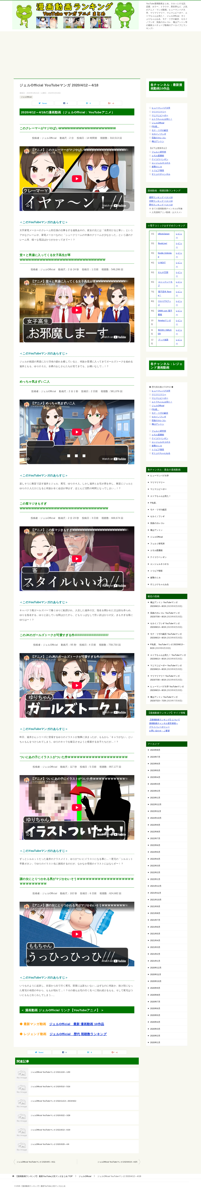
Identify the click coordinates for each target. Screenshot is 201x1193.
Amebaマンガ (164, 320)
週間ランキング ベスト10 (161, 197)
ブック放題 (163, 340)
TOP (44, 1176)
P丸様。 (155, 126)
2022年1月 (155, 879)
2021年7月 (155, 920)
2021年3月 (155, 947)
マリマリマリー (159, 112)
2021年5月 (155, 933)
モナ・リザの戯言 (160, 130)
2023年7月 (155, 757)
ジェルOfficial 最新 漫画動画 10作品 (76, 1024)
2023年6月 (155, 763)
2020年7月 (155, 1001)
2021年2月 (155, 954)
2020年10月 (155, 981)
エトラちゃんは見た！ (162, 119)
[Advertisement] (100, 53)
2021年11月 (155, 893)
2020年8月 (155, 995)
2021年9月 (155, 906)
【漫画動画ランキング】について (164, 719)
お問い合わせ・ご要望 (159, 730)
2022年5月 (155, 852)
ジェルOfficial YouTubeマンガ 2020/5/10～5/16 (50, 1087)
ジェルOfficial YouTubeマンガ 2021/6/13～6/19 (50, 1130)
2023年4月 (155, 777)
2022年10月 (155, 818)
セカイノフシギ (159, 134)
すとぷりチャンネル (161, 174)
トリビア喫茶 (158, 170)
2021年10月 (155, 899)
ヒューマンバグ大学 (161, 108)
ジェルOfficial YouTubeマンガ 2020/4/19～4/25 (117, 1162)
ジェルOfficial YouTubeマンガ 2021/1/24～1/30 (50, 1072)
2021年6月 (155, 927)
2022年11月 (155, 811)
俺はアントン (158, 141)
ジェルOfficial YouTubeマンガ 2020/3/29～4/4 (50, 1144)
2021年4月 (155, 940)
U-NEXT (162, 262)
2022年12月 (155, 804)
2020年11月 (155, 974)
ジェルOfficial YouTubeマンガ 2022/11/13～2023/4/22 (53, 1101)
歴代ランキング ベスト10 (161, 205)
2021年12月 (155, 886)
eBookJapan (164, 234)
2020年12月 (155, 967)
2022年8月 (155, 831)
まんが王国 (163, 272)
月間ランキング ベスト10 (161, 201)
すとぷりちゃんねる (161, 453)
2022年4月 (155, 859)
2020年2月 (155, 1035)
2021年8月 (155, 913)
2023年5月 (155, 770)
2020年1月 (155, 1042)
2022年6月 (155, 845)
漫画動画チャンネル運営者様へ (163, 723)
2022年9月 (155, 825)
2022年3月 (155, 865)
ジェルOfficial (26, 97)
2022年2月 (155, 872)
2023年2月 (155, 791)
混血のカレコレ (159, 137)
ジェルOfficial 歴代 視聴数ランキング (78, 1034)
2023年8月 (155, 750)
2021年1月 (155, 961)
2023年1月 (155, 797)
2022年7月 (155, 838)
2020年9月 (155, 988)
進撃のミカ (157, 166)
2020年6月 (155, 1008)
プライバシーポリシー (159, 727)
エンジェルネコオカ (161, 163)
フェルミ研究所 (159, 152)
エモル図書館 (158, 155)
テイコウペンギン (160, 159)
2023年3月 (155, 784)
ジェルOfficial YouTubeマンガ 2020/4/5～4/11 (36, 1162)
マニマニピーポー (160, 115)
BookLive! (162, 243)
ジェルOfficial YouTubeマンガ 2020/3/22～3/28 (50, 1115)
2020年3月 (155, 1029)
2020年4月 (155, 1022)
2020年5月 (155, 1015)
